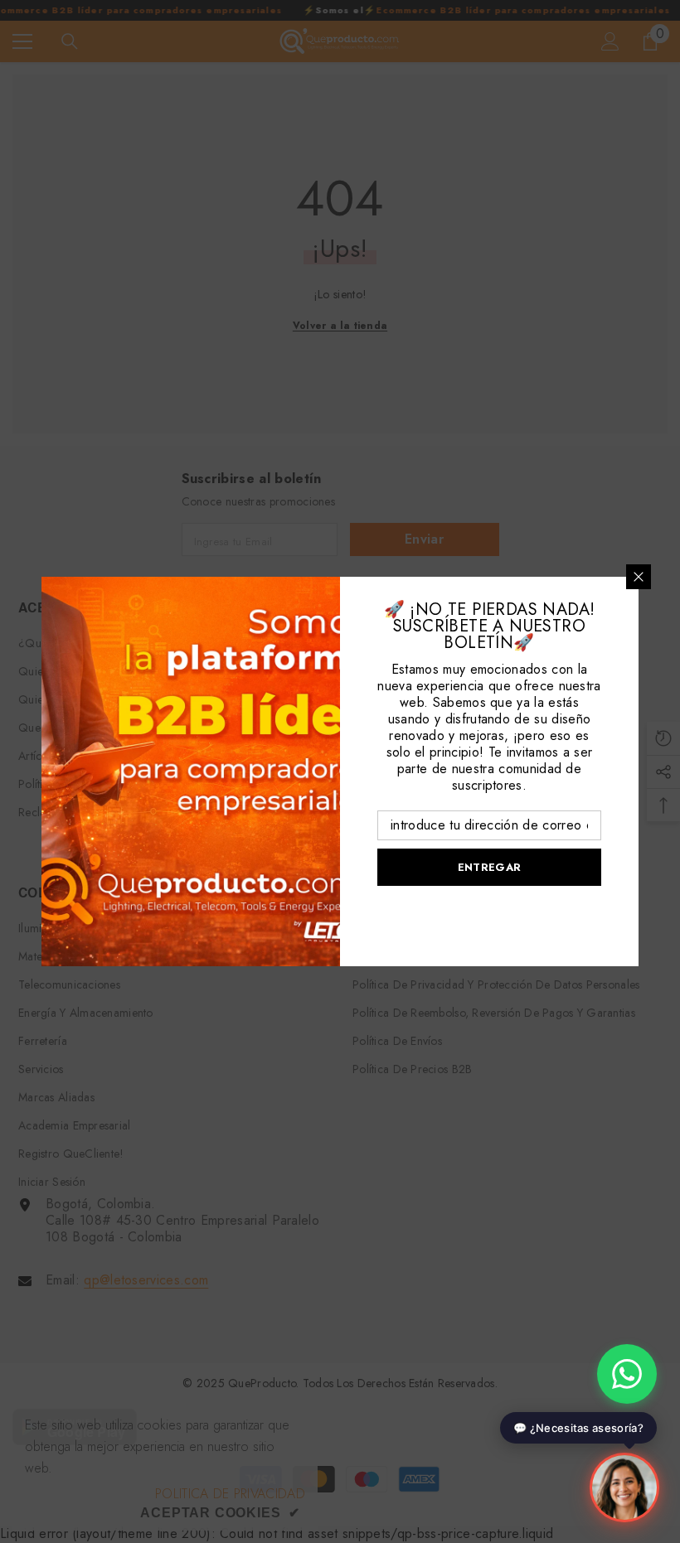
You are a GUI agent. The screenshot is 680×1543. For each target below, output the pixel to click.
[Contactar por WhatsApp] (627, 1374)
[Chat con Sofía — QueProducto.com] (624, 1486)
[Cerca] (638, 576)
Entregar (489, 867)
